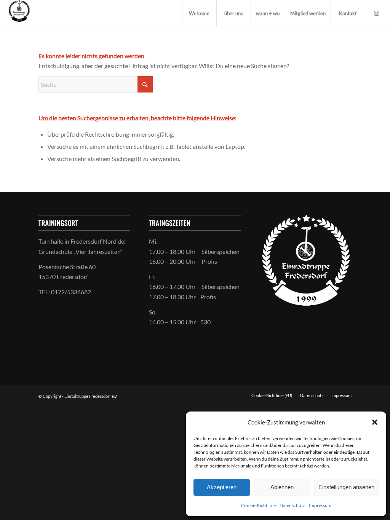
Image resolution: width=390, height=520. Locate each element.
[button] (375, 422)
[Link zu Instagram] (376, 13)
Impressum (320, 505)
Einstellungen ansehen (346, 487)
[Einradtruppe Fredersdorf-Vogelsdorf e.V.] (19, 13)
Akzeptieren (222, 487)
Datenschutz (292, 505)
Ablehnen (282, 487)
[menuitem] (199, 13)
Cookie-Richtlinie (258, 505)
